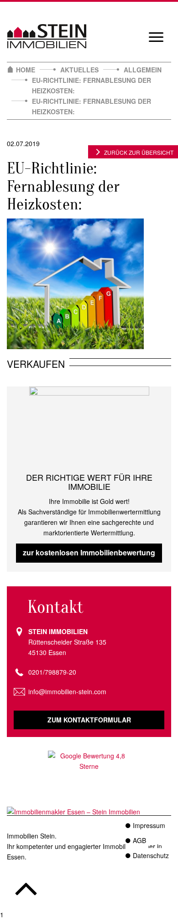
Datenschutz (151, 855)
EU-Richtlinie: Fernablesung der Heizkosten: (91, 85)
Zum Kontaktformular (89, 719)
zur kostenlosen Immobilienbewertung (89, 552)
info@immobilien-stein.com (67, 691)
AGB (139, 840)
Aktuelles (79, 69)
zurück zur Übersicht (138, 152)
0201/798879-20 (52, 671)
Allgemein (143, 69)
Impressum (149, 825)
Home (25, 69)
